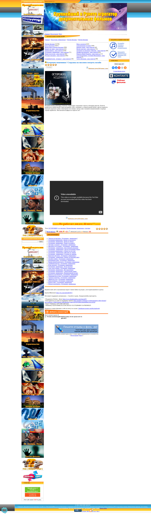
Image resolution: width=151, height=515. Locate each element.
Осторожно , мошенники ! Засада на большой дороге (64, 249)
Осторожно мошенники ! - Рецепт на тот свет (62, 251)
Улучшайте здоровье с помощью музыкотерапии (122, 45)
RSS (91, 1)
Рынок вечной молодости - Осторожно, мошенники (63, 262)
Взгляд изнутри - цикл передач (86, 49)
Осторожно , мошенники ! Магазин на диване (62, 252)
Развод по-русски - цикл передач (54, 54)
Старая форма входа (119, 71)
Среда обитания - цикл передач (86, 59)
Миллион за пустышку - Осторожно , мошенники (63, 246)
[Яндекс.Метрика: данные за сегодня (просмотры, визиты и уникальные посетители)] (95, 510)
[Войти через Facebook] (116, 67)
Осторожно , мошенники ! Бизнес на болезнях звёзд (63, 257)
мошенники (80, 228)
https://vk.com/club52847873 (64, 293)
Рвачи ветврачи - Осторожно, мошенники (60, 281)
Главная (47, 34)
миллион (63, 228)
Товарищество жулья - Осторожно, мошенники (62, 276)
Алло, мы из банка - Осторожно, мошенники (61, 268)
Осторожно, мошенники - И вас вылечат (60, 266)
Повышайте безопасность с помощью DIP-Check (122, 54)
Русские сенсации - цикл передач (55, 55)
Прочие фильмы (72, 39)
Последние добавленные (58, 39)
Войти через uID (119, 64)
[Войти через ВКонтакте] (113, 67)
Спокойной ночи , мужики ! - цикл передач (58, 59)
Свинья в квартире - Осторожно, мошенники (61, 277)
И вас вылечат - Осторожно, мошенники (60, 265)
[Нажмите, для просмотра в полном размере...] (58, 104)
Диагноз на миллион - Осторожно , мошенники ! (63, 238)
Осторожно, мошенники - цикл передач (57, 52)
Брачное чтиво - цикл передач (85, 47)
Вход (60, 34)
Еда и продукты (49, 45)
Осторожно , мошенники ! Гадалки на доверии (62, 254)
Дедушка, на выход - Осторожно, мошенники (62, 244)
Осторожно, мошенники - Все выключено (60, 270)
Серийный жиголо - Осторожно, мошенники (61, 263)
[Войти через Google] (122, 67)
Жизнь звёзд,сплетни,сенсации (54, 47)
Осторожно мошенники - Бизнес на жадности (62, 240)
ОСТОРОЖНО (53, 228)
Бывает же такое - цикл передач (54, 49)
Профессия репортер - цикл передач (87, 52)
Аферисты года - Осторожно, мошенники (60, 279)
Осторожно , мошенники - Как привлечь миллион (63, 248)
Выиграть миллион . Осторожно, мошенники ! (62, 255)
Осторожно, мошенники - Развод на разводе (61, 243)
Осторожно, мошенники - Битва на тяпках (61, 241)
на (59, 228)
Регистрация (54, 34)
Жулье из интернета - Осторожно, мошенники (62, 284)
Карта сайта (103, 508)
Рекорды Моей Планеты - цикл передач (88, 54)
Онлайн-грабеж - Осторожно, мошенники (60, 259)
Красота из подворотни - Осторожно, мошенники (63, 274)
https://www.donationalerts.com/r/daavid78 (74, 299)
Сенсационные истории (84, 45)
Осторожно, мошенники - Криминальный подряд (63, 273)
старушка (87, 228)
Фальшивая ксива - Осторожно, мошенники (61, 260)
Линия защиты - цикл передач (54, 50)
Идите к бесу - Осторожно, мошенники (60, 282)
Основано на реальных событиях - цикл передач (91, 50)
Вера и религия (81, 44)
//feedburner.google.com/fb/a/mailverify (89, 308)
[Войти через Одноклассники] (125, 67)
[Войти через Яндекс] (119, 67)
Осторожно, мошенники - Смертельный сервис (62, 271)
